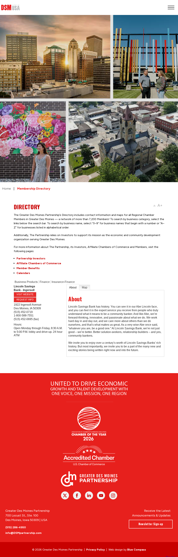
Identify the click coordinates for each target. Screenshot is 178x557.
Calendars (23, 273)
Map (84, 287)
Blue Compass (136, 549)
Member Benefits (28, 268)
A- (154, 205)
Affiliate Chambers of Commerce (39, 263)
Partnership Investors (31, 258)
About (72, 287)
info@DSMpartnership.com (23, 533)
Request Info (25, 299)
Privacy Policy (95, 549)
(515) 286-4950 (15, 527)
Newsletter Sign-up (151, 524)
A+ (160, 205)
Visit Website (25, 294)
